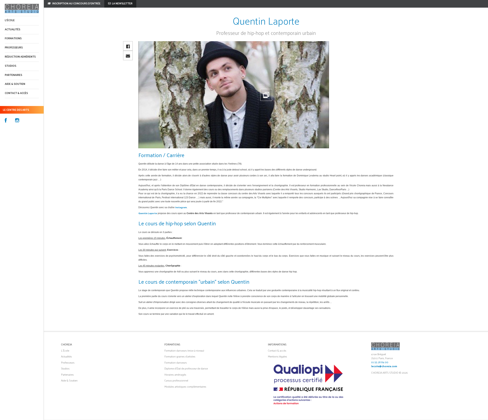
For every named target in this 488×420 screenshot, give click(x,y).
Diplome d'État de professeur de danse (186, 368)
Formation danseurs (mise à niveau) (184, 350)
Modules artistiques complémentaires (185, 386)
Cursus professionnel (176, 380)
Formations (13, 38)
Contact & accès (16, 93)
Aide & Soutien (69, 380)
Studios (10, 66)
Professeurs (14, 48)
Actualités (12, 29)
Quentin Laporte (147, 213)
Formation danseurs (175, 362)
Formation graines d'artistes (179, 356)
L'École (10, 20)
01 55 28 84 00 (379, 362)
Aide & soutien (15, 84)
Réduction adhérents (20, 57)
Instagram (181, 207)
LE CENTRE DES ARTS (16, 110)
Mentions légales (277, 356)
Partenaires (13, 75)
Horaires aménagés (175, 374)
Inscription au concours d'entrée (76, 4)
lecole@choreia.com (384, 366)
